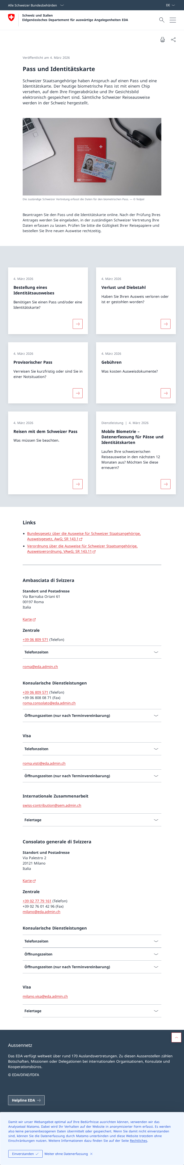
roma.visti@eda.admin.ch (44, 763)
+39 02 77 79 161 (37, 900)
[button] (176, 1037)
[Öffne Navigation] (173, 20)
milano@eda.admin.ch (41, 911)
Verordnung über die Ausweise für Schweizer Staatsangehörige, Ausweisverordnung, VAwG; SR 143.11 (82, 549)
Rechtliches (138, 1140)
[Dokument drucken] (162, 39)
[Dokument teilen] (173, 39)
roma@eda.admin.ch (40, 666)
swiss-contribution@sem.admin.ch (52, 805)
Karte (27, 619)
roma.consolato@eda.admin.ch (49, 703)
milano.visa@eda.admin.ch (45, 996)
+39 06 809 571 (35, 639)
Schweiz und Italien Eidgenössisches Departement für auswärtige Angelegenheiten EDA (75, 17)
